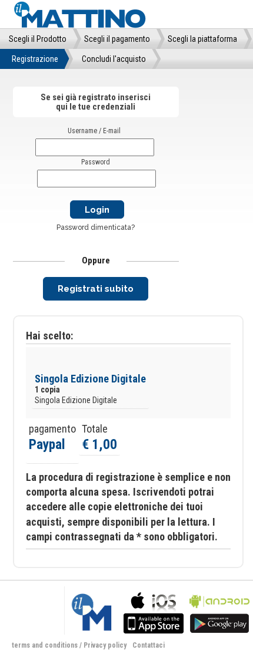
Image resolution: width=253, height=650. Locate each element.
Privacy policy (105, 645)
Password (95, 162)
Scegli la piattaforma (202, 39)
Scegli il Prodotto (37, 39)
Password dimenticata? (95, 227)
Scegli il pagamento (117, 39)
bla (154, 611)
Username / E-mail (94, 131)
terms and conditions (45, 645)
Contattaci (148, 645)
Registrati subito (96, 288)
